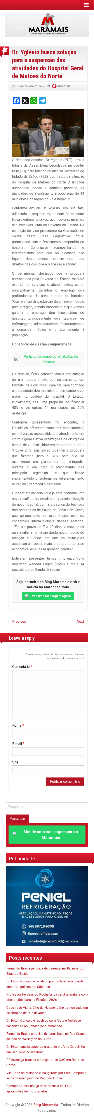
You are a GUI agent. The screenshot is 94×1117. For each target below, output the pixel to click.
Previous (19, 621)
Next (80, 621)
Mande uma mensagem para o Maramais (51, 834)
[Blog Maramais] (47, 24)
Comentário (22, 667)
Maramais (63, 86)
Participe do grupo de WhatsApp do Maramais (51, 359)
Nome (18, 725)
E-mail (18, 744)
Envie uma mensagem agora (50, 596)
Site (15, 762)
